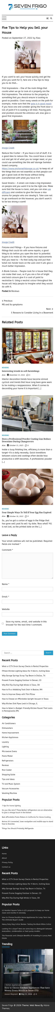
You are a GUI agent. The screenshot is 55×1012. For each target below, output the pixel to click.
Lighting (5, 747)
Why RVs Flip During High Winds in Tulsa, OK (21, 685)
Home (4, 854)
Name (5, 584)
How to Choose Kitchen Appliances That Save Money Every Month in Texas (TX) (27, 989)
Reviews (15, 291)
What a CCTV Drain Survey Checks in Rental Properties (25, 666)
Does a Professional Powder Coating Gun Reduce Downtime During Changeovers (26, 440)
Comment (7, 550)
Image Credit (8, 148)
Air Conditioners (9, 723)
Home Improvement (10, 733)
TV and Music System (11, 784)
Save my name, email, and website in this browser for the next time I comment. (26, 623)
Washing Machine (9, 793)
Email (5, 596)
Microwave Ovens (9, 751)
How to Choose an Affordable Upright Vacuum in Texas (25, 699)
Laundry (5, 742)
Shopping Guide (8, 775)
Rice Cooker (7, 770)
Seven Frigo (7, 1005)
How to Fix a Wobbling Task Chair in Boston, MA (22, 690)
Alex (38, 38)
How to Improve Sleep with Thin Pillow (18, 694)
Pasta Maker (7, 756)
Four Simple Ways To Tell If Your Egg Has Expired (27, 512)
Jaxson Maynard (11, 994)
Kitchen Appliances (10, 737)
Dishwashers (7, 728)
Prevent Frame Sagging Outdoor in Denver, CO (21, 680)
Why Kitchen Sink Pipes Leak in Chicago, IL (19, 703)
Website (6, 609)
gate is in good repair (41, 103)
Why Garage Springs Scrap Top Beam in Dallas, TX (23, 676)
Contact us (6, 867)
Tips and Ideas (8, 779)
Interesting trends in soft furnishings (20, 371)
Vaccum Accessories (10, 789)
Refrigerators (7, 761)
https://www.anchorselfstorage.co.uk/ (20, 168)
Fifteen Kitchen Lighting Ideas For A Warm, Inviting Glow (26, 671)
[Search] (51, 18)
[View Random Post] (47, 18)
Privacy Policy (7, 862)
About (4, 858)
